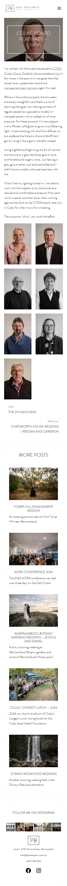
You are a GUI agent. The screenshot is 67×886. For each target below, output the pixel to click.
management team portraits (21, 88)
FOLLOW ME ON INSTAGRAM (33, 812)
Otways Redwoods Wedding (33, 774)
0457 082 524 (33, 861)
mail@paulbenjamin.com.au (33, 855)
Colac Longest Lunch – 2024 (33, 707)
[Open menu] (59, 8)
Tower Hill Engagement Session (33, 509)
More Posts (33, 455)
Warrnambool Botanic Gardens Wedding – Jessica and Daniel (33, 637)
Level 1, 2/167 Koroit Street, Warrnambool (33, 849)
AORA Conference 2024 (33, 572)
